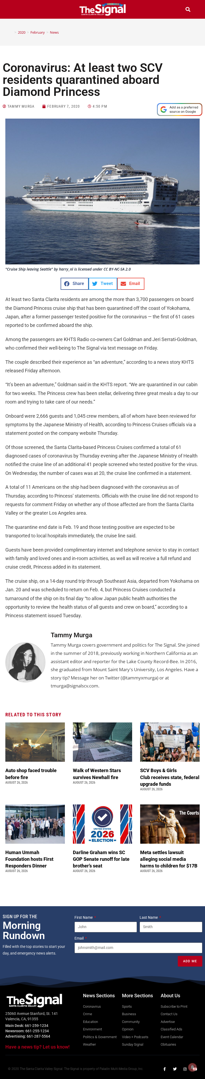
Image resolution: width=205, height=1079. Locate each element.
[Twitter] (175, 1069)
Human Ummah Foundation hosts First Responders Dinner (29, 859)
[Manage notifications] (192, 1067)
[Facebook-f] (165, 1069)
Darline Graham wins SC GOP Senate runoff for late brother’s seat (101, 859)
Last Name (149, 917)
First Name (83, 917)
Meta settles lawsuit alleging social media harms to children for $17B (169, 859)
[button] (17, 10)
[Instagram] (185, 1069)
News (54, 32)
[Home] (11, 32)
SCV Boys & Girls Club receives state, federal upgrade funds (169, 777)
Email (79, 938)
